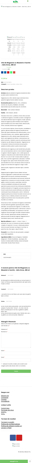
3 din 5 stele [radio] (13, 329)
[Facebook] (13, 438)
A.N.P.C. (3, 412)
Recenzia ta (4, 331)
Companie (4, 397)
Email (3, 357)
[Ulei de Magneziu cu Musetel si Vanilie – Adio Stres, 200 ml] (2, 72)
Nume (3, 350)
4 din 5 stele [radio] (15, 329)
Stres (21, 84)
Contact (4, 399)
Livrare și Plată (6, 428)
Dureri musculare (11, 84)
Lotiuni (17, 84)
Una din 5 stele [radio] (9, 329)
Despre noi (5, 396)
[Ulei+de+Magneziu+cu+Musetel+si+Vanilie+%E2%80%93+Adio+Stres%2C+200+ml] (5, 72)
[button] (27, 2)
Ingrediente (5, 401)
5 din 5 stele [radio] (17, 329)
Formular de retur (7, 410)
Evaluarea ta (4, 329)
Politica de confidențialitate (10, 424)
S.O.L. (3, 414)
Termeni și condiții (7, 422)
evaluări (9, 67)
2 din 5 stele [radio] (11, 329)
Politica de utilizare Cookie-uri (11, 426)
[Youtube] (19, 438)
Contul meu (5, 408)
